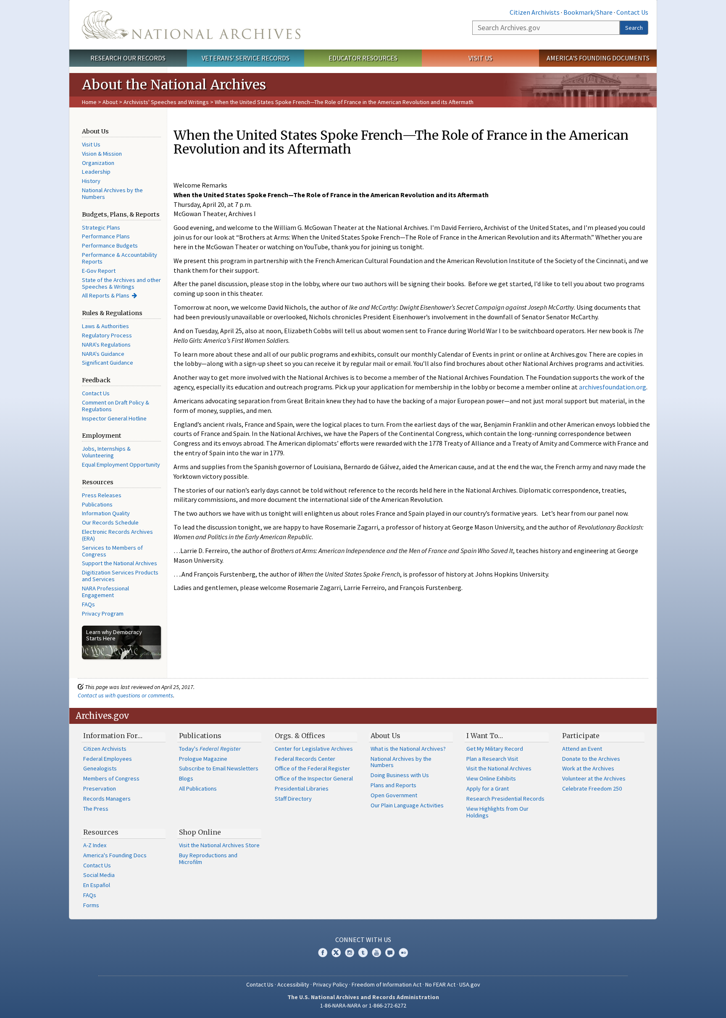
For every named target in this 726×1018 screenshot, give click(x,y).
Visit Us (480, 58)
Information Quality (106, 513)
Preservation (99, 788)
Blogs (186, 778)
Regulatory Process (107, 335)
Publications (97, 504)
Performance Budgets (110, 245)
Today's (210, 748)
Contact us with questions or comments (125, 695)
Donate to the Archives (591, 758)
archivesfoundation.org (612, 387)
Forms (91, 905)
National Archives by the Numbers (112, 193)
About (110, 102)
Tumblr (363, 953)
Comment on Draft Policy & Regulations (115, 406)
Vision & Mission (102, 153)
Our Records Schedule (110, 522)
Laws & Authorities (105, 326)
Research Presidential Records (505, 798)
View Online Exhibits (491, 778)
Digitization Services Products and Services (120, 576)
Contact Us (632, 12)
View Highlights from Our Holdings (497, 812)
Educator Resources (363, 58)
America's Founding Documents (598, 58)
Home (89, 102)
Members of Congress (111, 778)
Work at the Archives (588, 768)
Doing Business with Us (400, 775)
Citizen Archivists (535, 12)
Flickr (403, 953)
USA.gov (469, 984)
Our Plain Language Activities (407, 805)
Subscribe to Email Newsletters (218, 768)
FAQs (88, 604)
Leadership (96, 171)
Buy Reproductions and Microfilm (208, 858)
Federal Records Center (305, 758)
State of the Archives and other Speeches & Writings (121, 283)
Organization (98, 163)
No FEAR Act (440, 984)
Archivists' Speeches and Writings (166, 102)
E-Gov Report (99, 270)
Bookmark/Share (588, 12)
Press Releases (101, 495)
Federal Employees (107, 758)
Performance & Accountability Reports (119, 258)
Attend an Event (582, 748)
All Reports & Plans (105, 295)
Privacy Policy (330, 984)
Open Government (394, 795)
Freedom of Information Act (386, 984)
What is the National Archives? (408, 748)
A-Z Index (94, 845)
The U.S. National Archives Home (191, 24)
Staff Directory (293, 798)
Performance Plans (106, 236)
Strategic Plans (101, 227)
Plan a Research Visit (492, 758)
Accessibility (293, 984)
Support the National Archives (119, 563)
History (91, 181)
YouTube (376, 953)
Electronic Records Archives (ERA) (117, 535)
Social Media (99, 875)
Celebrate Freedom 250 (592, 788)
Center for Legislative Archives (314, 748)
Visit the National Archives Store (219, 845)
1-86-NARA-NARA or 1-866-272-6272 (363, 1005)
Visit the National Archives (498, 768)
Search (634, 27)
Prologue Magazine (203, 758)
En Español (96, 885)
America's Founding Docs (115, 855)
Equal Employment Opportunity (121, 464)
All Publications (198, 788)
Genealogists (100, 768)
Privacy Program (103, 613)
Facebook (323, 953)
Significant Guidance (107, 362)
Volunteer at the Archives (594, 778)
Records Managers (107, 798)
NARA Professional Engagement (105, 592)
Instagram (350, 953)
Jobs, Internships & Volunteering (106, 452)
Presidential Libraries (302, 788)
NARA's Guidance (103, 354)
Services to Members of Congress (112, 551)
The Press (95, 808)
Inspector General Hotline (114, 418)
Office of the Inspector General (314, 778)
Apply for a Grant (487, 788)
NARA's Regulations (106, 344)
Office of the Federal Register (312, 768)
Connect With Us (363, 939)
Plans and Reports (393, 785)
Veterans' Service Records (245, 58)
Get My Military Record (494, 748)
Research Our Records (128, 58)
